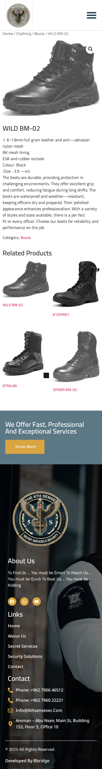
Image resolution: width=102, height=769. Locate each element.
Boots (40, 34)
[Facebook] (12, 601)
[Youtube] (36, 601)
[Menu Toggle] (91, 15)
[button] (90, 49)
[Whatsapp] (24, 601)
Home (8, 34)
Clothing (23, 34)
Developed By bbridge (27, 760)
